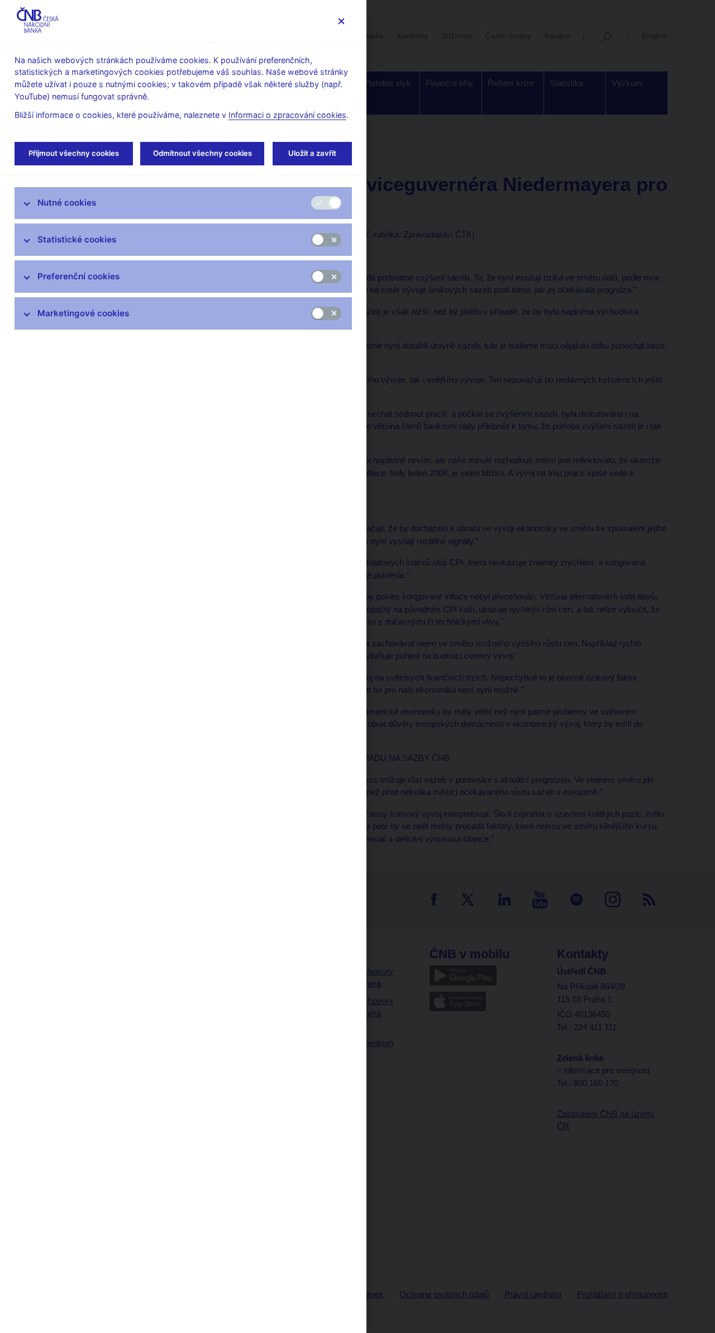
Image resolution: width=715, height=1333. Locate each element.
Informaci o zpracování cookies (287, 115)
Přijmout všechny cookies (74, 153)
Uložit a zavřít (312, 153)
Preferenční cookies (78, 276)
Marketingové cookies (83, 313)
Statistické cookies (76, 239)
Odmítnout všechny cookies (202, 153)
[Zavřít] (341, 21)
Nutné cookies (66, 202)
